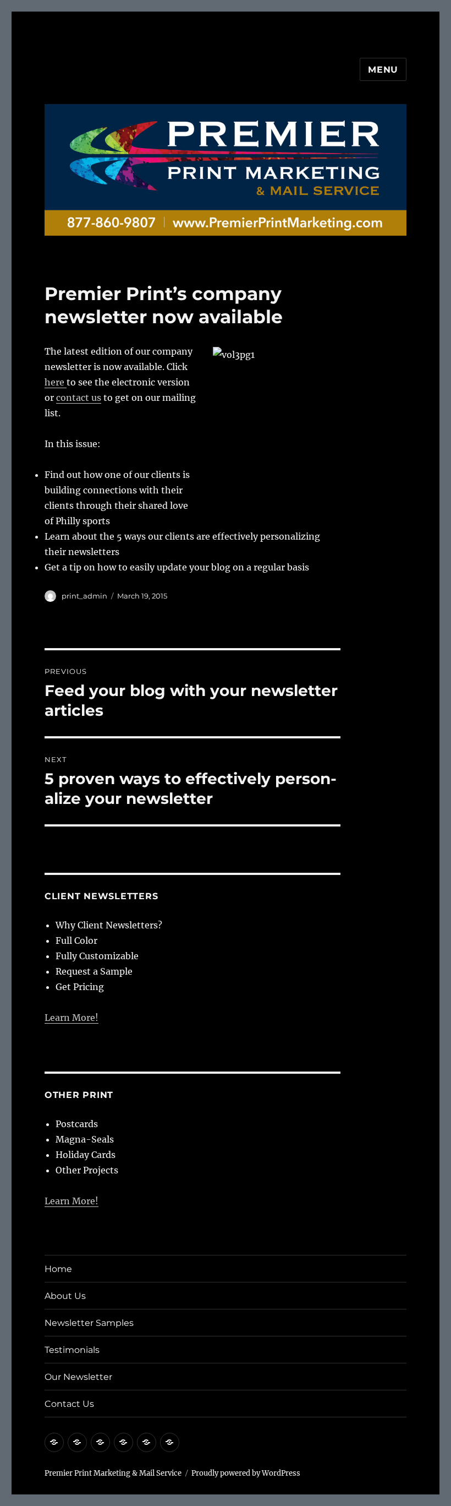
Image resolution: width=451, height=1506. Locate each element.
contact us (78, 397)
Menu (383, 69)
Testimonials (72, 1350)
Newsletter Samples (89, 1323)
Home (58, 1269)
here (56, 382)
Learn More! (71, 1017)
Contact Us (69, 1404)
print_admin (84, 595)
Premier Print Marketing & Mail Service (113, 1473)
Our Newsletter (78, 1377)
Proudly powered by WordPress (245, 1473)
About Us (65, 1296)
